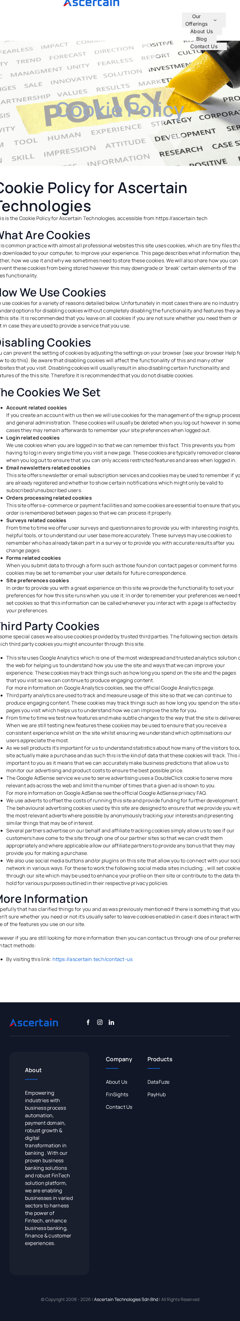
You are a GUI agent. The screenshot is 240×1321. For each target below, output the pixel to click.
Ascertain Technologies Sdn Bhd (126, 1299)
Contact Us (119, 1106)
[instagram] (100, 1022)
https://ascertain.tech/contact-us (92, 959)
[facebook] (88, 1022)
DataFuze (159, 1081)
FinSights (117, 1094)
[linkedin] (111, 1022)
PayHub (157, 1094)
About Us (116, 1081)
